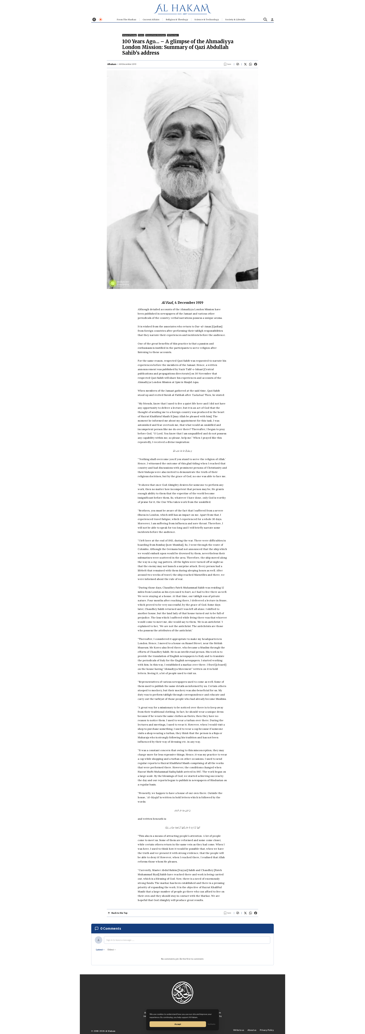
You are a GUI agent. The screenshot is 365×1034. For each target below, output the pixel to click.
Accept (178, 1024)
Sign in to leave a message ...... (120, 940)
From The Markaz (126, 19)
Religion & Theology (177, 19)
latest (99, 949)
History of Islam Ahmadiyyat (155, 35)
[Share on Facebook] (255, 64)
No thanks (211, 1024)
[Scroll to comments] (237, 64)
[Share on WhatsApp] (250, 64)
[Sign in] (272, 19)
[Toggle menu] (94, 19)
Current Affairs (151, 19)
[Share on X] (245, 64)
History (140, 35)
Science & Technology (206, 19)
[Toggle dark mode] (100, 19)
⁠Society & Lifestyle (235, 19)
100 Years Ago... (173, 35)
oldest (110, 949)
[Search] (265, 19)
